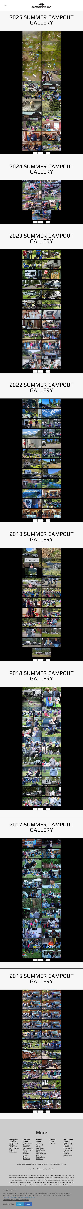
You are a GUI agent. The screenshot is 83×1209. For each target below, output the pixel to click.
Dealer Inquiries (66, 1153)
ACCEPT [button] (19, 1204)
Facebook (39, 1159)
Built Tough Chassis (40, 1151)
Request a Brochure (26, 1146)
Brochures (26, 1159)
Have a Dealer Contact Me (28, 1149)
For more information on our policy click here (19, 1197)
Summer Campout (39, 1144)
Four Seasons (41, 1153)
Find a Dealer (27, 1143)
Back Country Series (14, 1149)
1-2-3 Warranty (26, 1153)
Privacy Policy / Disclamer (68, 1149)
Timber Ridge (14, 1143)
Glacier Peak (13, 1146)
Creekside (12, 1141)
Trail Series (13, 1152)
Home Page (68, 1155)
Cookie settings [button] (8, 1204)
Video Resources (40, 1147)
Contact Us (68, 1143)
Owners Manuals (53, 1142)
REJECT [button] (28, 1204)
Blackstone (13, 1145)
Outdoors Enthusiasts (40, 1156)
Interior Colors (25, 1156)
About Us (67, 1141)
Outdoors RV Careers (68, 1146)
